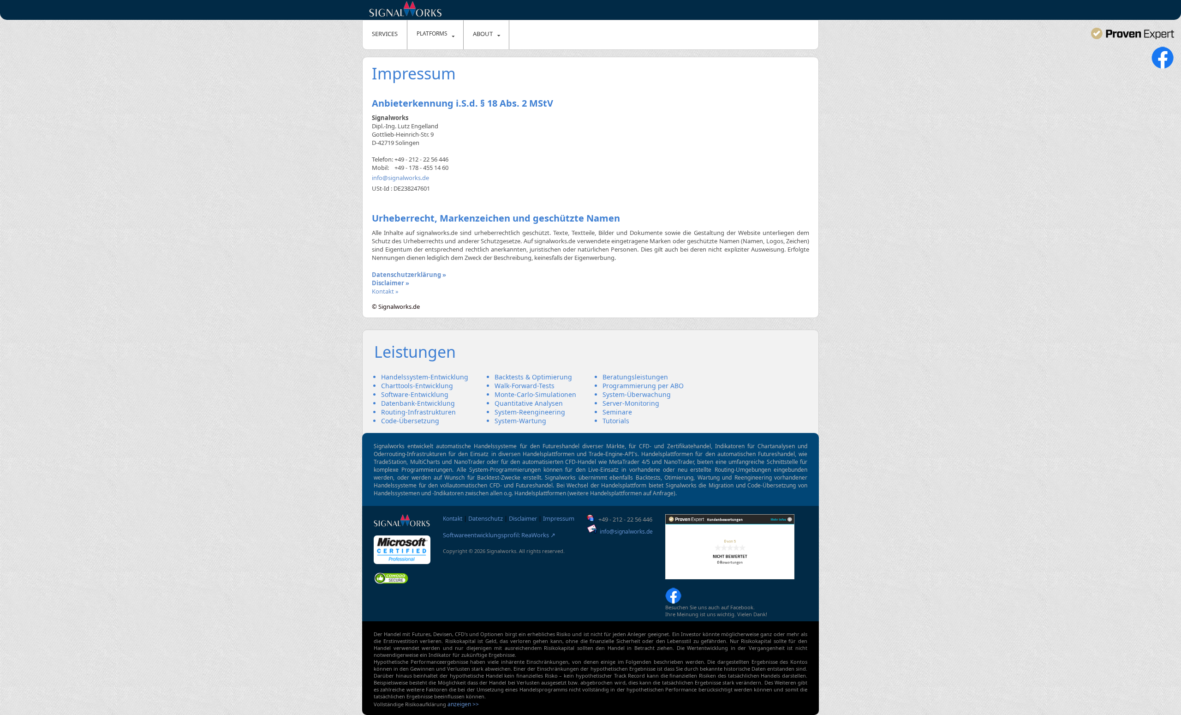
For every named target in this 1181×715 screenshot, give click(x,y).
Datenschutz (485, 518)
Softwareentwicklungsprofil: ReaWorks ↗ (499, 535)
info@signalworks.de (400, 178)
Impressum (558, 518)
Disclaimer (523, 518)
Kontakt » (385, 291)
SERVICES (385, 34)
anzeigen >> (463, 704)
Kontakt (452, 519)
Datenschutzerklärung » (409, 274)
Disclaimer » (390, 283)
